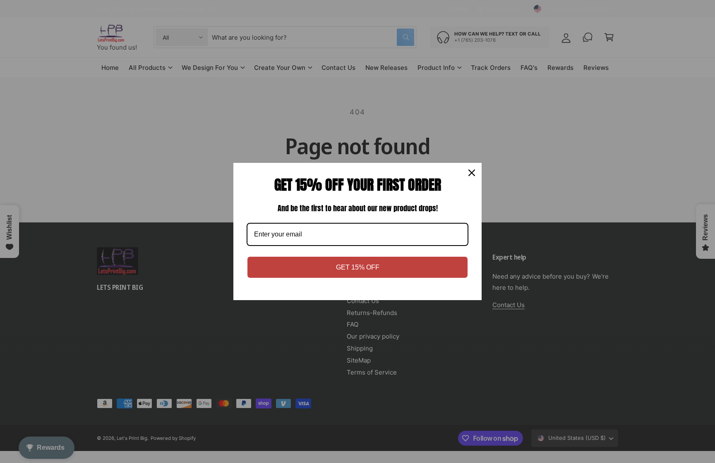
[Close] (472, 173)
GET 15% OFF (357, 267)
